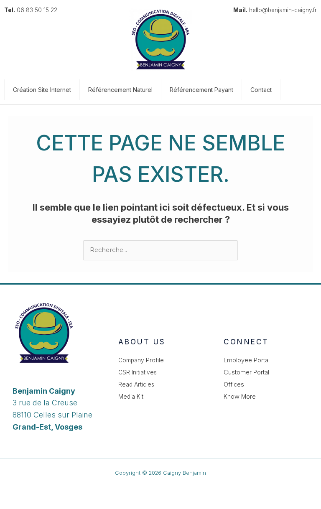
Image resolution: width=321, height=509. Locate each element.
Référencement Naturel (120, 89)
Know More (240, 396)
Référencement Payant (201, 89)
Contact (261, 89)
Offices (234, 384)
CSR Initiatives (137, 372)
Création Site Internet (42, 89)
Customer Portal (246, 372)
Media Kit (130, 396)
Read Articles (136, 384)
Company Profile (141, 360)
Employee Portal (247, 360)
